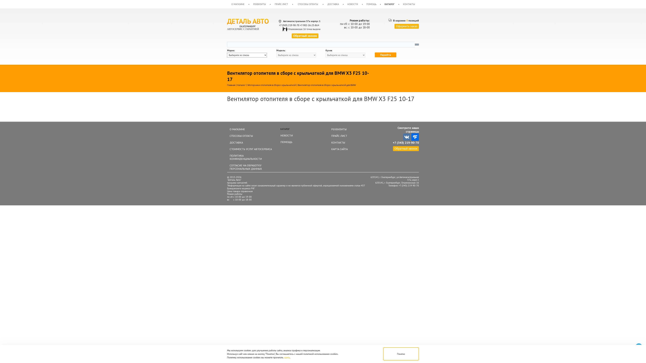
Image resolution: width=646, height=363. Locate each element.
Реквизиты (259, 4)
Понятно (401, 353)
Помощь (371, 4)
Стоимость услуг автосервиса (251, 149)
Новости (352, 4)
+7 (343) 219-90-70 (289, 25)
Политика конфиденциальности (246, 157)
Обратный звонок (405, 148)
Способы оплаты (308, 4)
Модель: (280, 50)
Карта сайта (339, 149)
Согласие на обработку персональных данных (246, 167)
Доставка (333, 4)
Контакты (409, 4)
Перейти (385, 54)
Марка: (231, 50)
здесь (287, 357)
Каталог (389, 4)
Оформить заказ (406, 26)
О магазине (237, 4)
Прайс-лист (281, 4)
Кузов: (329, 50)
